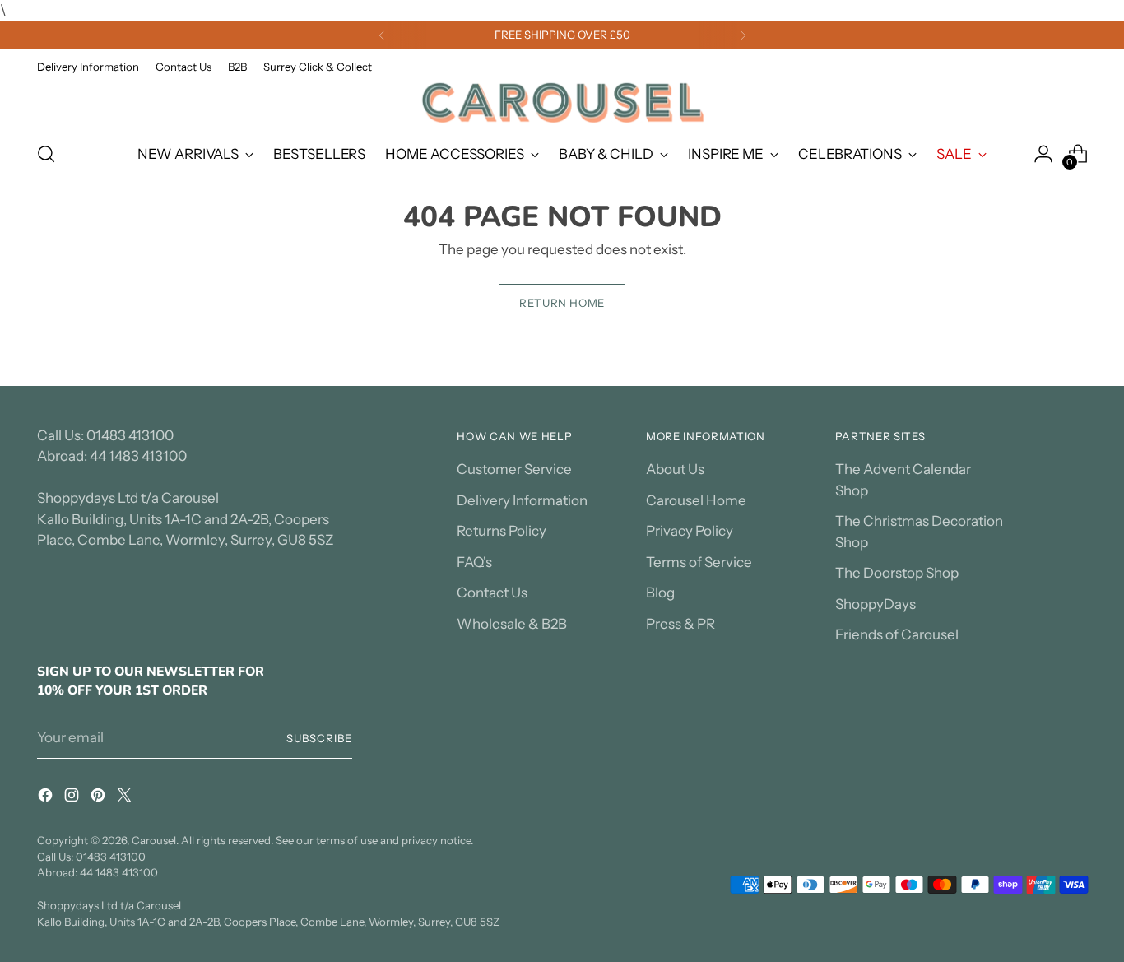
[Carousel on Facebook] (47, 798)
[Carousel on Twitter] (126, 798)
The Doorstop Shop (897, 573)
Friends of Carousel (897, 634)
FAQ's (474, 562)
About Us (675, 469)
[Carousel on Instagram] (73, 798)
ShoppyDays (875, 604)
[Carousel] (562, 102)
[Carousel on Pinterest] (99, 798)
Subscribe (319, 738)
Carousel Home (696, 500)
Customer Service (514, 469)
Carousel (154, 840)
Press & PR (680, 624)
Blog (660, 592)
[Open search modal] (46, 153)
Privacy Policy (689, 531)
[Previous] (382, 35)
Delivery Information (522, 500)
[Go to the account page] (1043, 153)
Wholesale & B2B (512, 624)
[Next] (743, 35)
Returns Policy (501, 531)
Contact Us (492, 592)
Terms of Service (699, 562)
